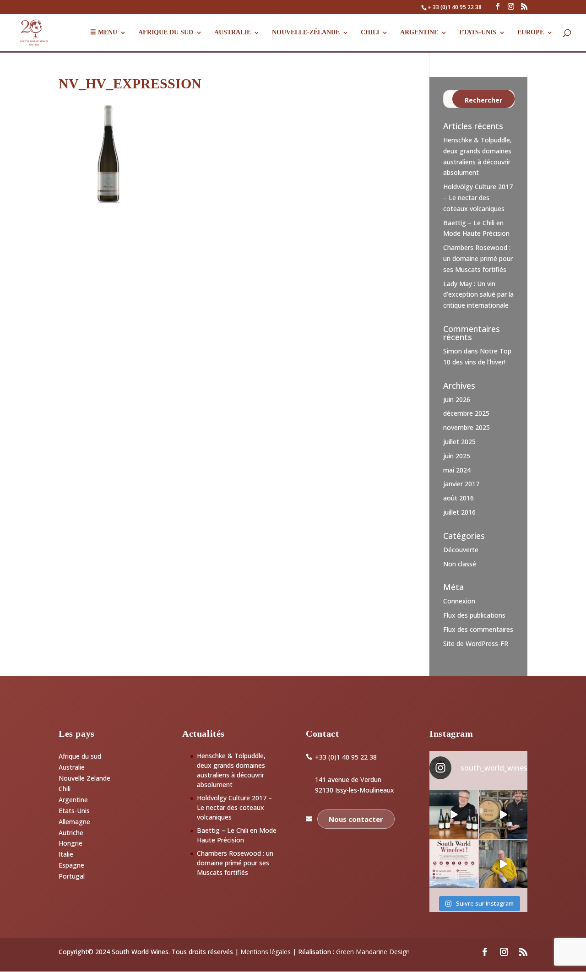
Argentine (419, 32)
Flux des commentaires (478, 629)
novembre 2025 (466, 427)
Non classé (459, 563)
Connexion (459, 601)
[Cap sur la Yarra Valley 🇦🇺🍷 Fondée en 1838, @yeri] (453, 814)
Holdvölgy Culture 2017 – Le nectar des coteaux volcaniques (478, 197)
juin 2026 (456, 399)
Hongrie (70, 843)
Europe (530, 32)
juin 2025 (456, 455)
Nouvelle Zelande (84, 778)
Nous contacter (356, 819)
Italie (66, 854)
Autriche (71, 832)
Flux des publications (474, 615)
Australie (232, 32)
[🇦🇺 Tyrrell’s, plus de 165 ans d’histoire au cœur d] (503, 864)
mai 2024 (457, 470)
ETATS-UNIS (477, 32)
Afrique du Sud (165, 32)
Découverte (460, 549)
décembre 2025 (466, 413)
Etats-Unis (74, 810)
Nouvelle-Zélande (306, 32)
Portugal (72, 876)
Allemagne (74, 821)
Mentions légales (265, 951)
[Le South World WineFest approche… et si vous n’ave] (453, 864)
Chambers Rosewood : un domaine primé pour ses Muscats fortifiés (478, 258)
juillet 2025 (459, 441)
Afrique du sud (80, 756)
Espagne (71, 865)
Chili (370, 32)
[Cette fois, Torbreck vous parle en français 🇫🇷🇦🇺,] (503, 814)
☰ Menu (103, 32)
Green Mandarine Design (373, 951)
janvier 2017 (461, 483)
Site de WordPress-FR (475, 643)
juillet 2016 (459, 512)
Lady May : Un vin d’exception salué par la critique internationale (478, 294)
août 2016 (458, 498)
